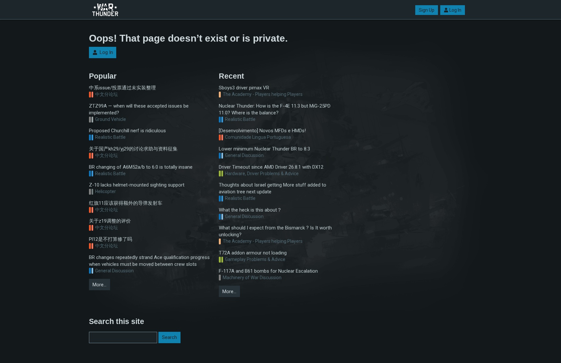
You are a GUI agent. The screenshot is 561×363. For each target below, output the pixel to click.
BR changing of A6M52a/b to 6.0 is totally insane (141, 167)
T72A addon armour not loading (253, 253)
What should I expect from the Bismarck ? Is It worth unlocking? (275, 231)
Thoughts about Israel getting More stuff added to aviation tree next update (272, 188)
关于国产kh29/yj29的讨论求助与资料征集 (133, 149)
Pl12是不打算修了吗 (110, 239)
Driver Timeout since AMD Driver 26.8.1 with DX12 (271, 167)
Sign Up (426, 10)
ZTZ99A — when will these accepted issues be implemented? (139, 109)
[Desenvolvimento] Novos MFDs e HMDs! (262, 131)
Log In (455, 10)
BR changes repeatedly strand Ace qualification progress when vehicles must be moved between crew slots (149, 260)
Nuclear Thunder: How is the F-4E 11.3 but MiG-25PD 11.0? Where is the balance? (274, 109)
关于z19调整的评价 (110, 221)
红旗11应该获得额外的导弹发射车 (125, 203)
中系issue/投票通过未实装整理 (122, 88)
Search (169, 337)
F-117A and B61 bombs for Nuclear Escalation (268, 271)
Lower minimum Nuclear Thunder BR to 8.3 (264, 149)
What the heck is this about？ (250, 210)
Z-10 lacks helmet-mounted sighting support (136, 185)
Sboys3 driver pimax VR (244, 88)
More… (99, 285)
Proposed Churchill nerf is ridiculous (127, 131)
